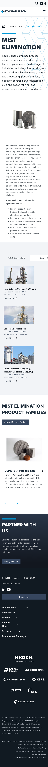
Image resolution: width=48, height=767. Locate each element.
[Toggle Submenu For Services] (19, 631)
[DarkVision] (24, 701)
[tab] (16, 258)
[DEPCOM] (11, 670)
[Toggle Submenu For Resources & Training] (25, 636)
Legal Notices (28, 741)
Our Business (9, 607)
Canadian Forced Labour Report (25, 751)
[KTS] (16, 690)
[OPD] (33, 690)
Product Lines (16, 26)
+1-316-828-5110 (28, 578)
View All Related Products (15, 422)
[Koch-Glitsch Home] (15, 11)
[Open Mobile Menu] (44, 11)
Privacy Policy (17, 741)
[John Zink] (34, 670)
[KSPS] (38, 679)
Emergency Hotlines (11, 583)
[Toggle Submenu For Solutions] (14, 612)
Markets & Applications (16, 258)
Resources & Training (13, 636)
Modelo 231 (42, 751)
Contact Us (24, 597)
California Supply (40, 741)
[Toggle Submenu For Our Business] (27, 607)
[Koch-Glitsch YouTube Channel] (9, 589)
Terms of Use (6, 741)
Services (6, 631)
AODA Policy (41, 748)
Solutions (7, 612)
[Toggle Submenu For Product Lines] (17, 624)
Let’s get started (11, 561)
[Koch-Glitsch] (4, 26)
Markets (6, 617)
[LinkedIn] (3, 589)
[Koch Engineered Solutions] (24, 659)
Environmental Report (38, 755)
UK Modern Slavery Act (38, 744)
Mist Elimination (34, 26)
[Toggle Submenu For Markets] (15, 617)
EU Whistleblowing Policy (27, 748)
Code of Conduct (23, 744)
